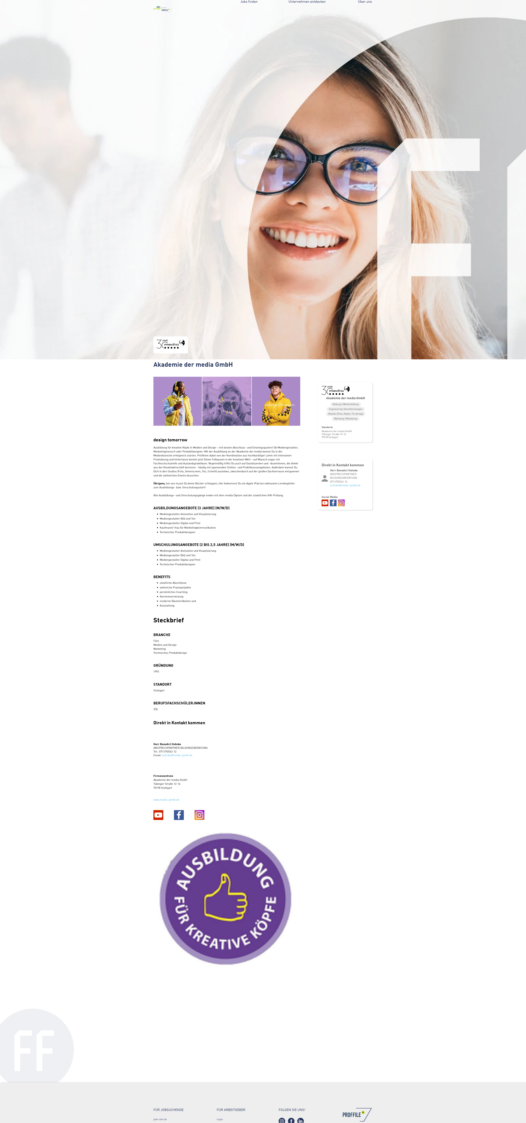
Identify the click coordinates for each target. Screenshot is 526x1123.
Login (220, 1119)
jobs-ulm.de (160, 1119)
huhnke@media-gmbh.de (177, 755)
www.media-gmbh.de (166, 799)
